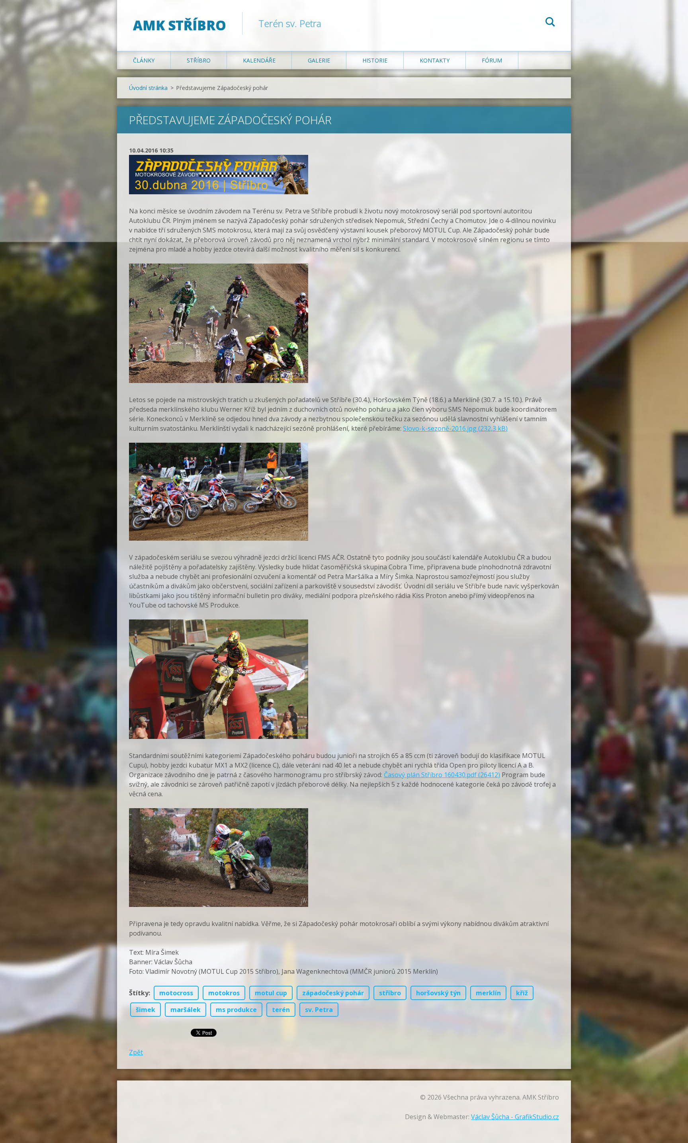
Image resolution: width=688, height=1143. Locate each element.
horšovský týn (438, 993)
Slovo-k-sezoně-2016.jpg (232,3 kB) (455, 428)
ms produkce (236, 1009)
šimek (145, 1009)
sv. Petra (319, 1009)
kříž (522, 993)
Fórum (492, 60)
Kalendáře (259, 60)
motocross (176, 993)
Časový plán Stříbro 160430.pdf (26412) (442, 774)
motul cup (271, 993)
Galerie (319, 60)
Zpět (136, 1052)
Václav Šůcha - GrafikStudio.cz (515, 1116)
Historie (374, 60)
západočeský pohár (333, 993)
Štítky (139, 993)
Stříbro (199, 60)
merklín (488, 993)
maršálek (185, 1009)
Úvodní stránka (148, 88)
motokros (224, 993)
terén (281, 1009)
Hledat (550, 23)
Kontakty (435, 60)
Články (143, 60)
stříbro (390, 993)
